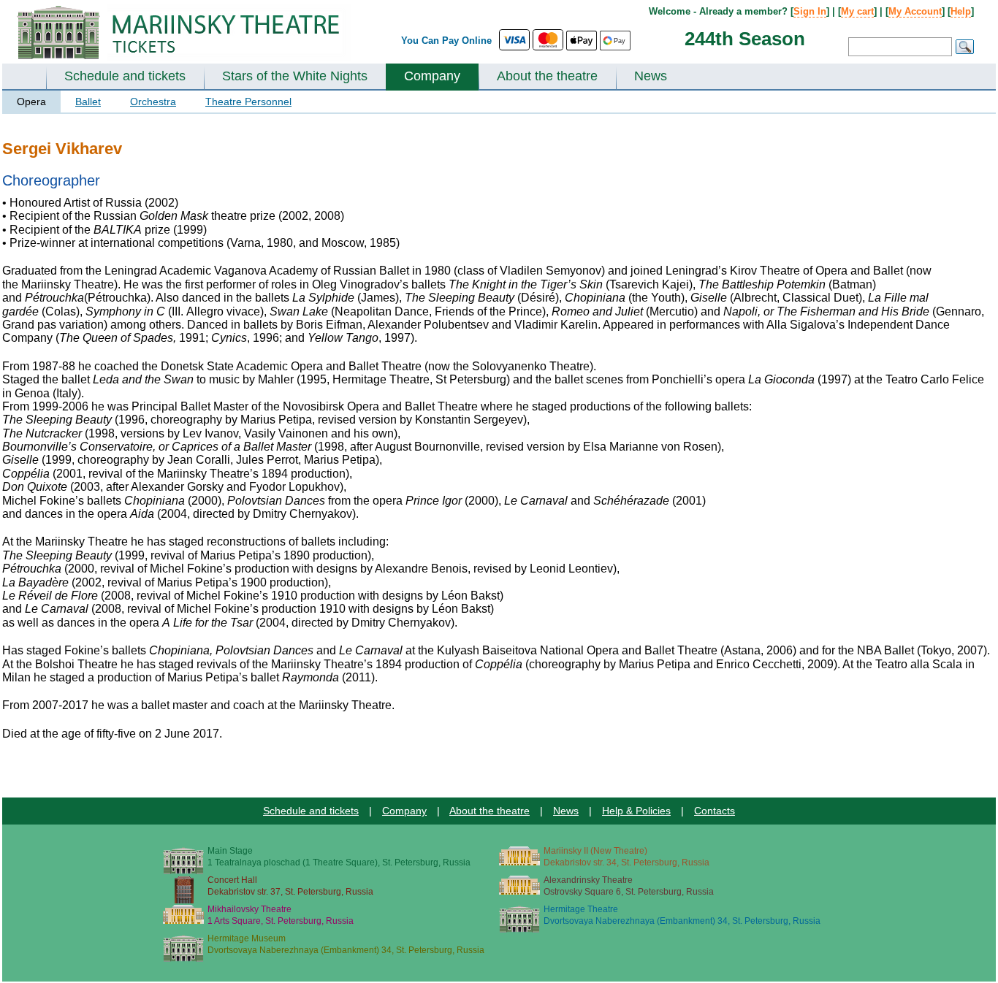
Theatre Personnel (248, 101)
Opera (31, 101)
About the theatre (547, 76)
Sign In (809, 11)
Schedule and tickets (125, 76)
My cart (857, 11)
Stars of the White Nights (294, 76)
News (650, 76)
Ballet (88, 101)
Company (432, 76)
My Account (915, 11)
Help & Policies (636, 810)
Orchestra (153, 101)
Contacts (714, 810)
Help (961, 11)
